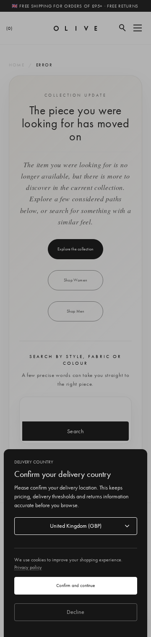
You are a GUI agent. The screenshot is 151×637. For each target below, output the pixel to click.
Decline (75, 612)
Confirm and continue (75, 585)
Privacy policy (28, 567)
